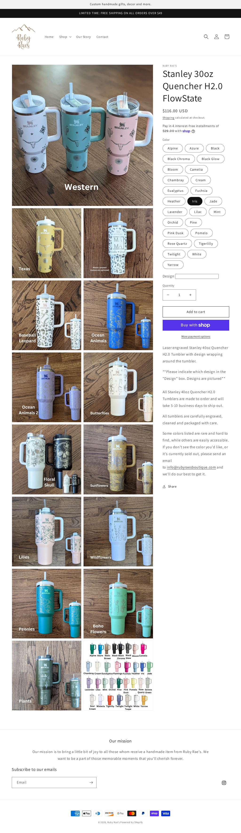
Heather (174, 201)
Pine (193, 222)
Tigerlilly (206, 243)
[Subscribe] (91, 782)
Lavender (175, 212)
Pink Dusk (176, 233)
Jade (213, 201)
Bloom (173, 169)
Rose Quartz (177, 243)
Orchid (173, 222)
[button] (64, 37)
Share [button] (172, 486)
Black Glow (211, 159)
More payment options (195, 336)
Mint (217, 212)
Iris (194, 201)
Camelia (196, 169)
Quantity (168, 286)
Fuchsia (201, 190)
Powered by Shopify (131, 822)
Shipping (169, 117)
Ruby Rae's (113, 822)
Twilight (174, 254)
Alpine (173, 148)
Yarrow (173, 265)
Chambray (176, 180)
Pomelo (201, 233)
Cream (201, 180)
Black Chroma (179, 159)
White (196, 254)
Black (215, 148)
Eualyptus (176, 190)
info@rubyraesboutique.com (191, 467)
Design (168, 276)
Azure (194, 148)
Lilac (198, 212)
